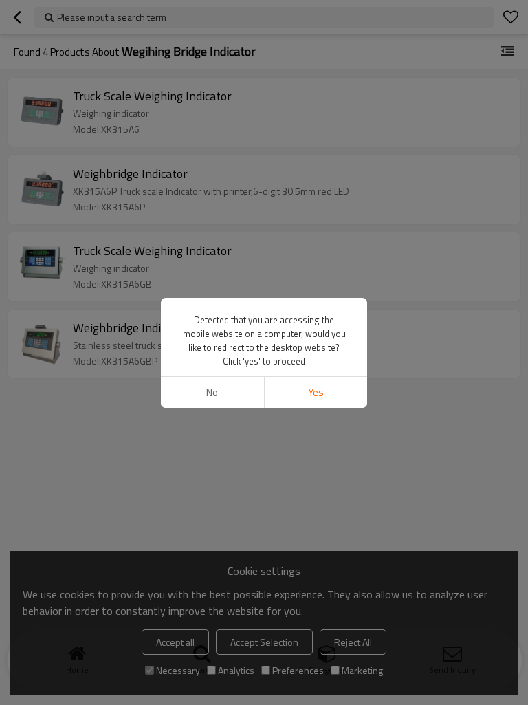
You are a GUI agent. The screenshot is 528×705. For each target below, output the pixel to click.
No (212, 392)
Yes (316, 392)
